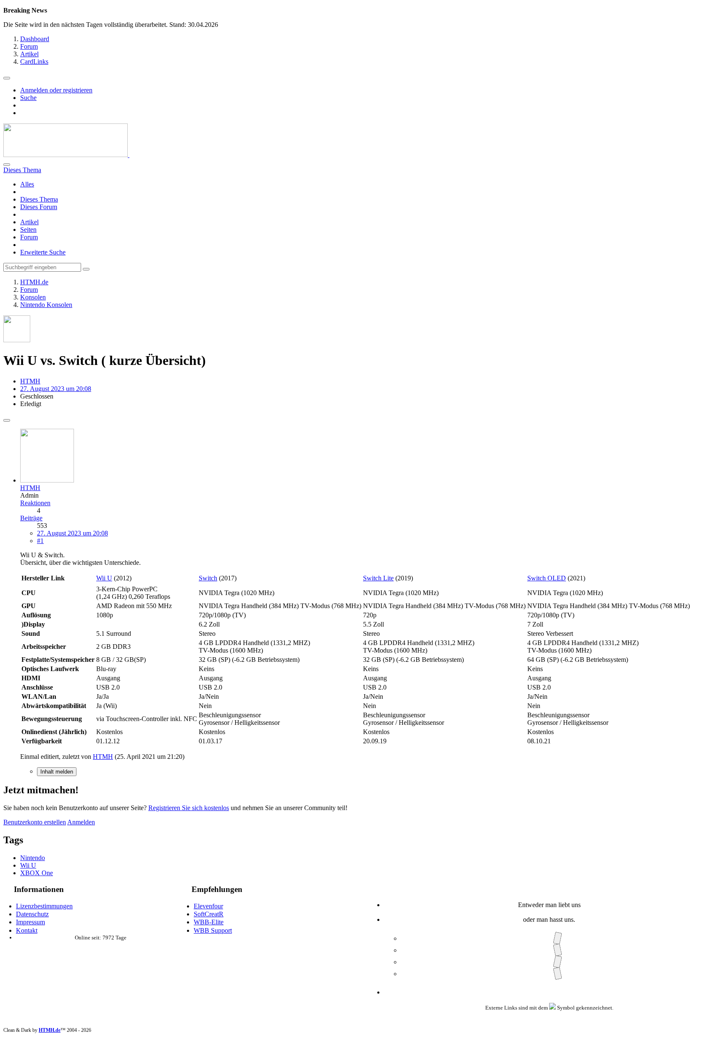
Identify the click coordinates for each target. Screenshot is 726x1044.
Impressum (30, 922)
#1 (40, 540)
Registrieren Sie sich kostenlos (188, 807)
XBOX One (36, 872)
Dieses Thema (39, 199)
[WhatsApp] (557, 973)
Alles (27, 184)
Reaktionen (35, 502)
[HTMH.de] (66, 154)
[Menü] (6, 78)
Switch (208, 578)
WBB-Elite (209, 922)
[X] (557, 950)
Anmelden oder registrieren (56, 90)
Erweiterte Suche (43, 252)
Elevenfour (208, 906)
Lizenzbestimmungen (44, 906)
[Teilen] (6, 420)
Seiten (28, 229)
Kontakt (26, 930)
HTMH (30, 381)
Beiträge (31, 518)
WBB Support (213, 930)
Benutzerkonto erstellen (34, 822)
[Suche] (6, 164)
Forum (29, 237)
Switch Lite (378, 578)
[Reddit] (557, 961)
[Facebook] (557, 938)
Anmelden (81, 822)
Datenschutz (32, 914)
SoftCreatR (209, 914)
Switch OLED (546, 578)
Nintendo (32, 857)
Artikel (29, 222)
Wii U (104, 578)
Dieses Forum (38, 206)
